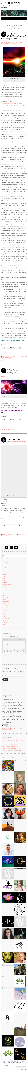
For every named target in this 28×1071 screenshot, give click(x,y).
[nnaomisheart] (8, 886)
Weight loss (5, 620)
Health (4, 578)
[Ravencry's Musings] (20, 922)
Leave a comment (22, 534)
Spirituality (23, 441)
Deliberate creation (6, 356)
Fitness (4, 574)
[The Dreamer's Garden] (20, 1030)
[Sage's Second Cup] (8, 1041)
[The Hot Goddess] (20, 813)
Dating (4, 570)
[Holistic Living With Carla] (8, 837)
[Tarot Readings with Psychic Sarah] (20, 970)
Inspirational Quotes (16, 441)
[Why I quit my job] (8, 766)
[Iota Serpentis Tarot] (8, 801)
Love (3, 591)
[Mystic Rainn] (20, 946)
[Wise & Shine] (20, 861)
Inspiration (11, 41)
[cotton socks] (8, 874)
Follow (5, 679)
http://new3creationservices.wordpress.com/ (11, 99)
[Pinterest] (11, 547)
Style (3, 614)
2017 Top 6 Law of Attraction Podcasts (11, 748)
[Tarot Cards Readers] (20, 801)
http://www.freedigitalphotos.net (18, 396)
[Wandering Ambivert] (8, 849)
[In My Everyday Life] (20, 958)
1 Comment (24, 356)
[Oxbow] (8, 946)
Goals (6, 41)
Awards (4, 567)
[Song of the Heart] (8, 813)
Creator (12, 534)
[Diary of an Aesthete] (8, 825)
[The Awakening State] (8, 898)
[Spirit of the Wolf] (20, 910)
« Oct (3, 655)
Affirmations (5, 565)
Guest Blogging (4, 357)
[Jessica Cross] (20, 994)
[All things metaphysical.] (20, 982)
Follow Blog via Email (10, 668)
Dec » (6, 655)
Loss (3, 588)
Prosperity (16, 42)
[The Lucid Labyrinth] (20, 765)
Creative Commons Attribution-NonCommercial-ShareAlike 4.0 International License (13, 728)
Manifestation (4, 42)
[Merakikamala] (8, 1005)
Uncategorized (5, 618)
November (3, 535)
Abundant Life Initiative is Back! (9, 746)
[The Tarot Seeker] (20, 838)
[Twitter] (16, 547)
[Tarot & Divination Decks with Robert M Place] (8, 969)
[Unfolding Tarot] (8, 1053)
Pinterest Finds (5, 601)
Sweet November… (14, 439)
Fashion (4, 572)
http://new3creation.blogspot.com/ (9, 103)
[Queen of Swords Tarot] (8, 934)
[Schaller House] (8, 981)
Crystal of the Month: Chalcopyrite (10, 744)
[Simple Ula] (20, 1006)
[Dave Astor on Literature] (19, 777)
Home (3, 580)
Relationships (5, 607)
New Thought (11, 42)
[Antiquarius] (8, 922)
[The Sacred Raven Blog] (8, 910)
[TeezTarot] (8, 789)
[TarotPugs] (20, 1054)
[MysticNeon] (20, 898)
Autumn (4, 534)
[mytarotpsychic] (20, 825)
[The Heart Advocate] (8, 993)
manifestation (10, 358)
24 (4, 651)
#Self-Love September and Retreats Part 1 (12, 750)
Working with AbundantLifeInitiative (9, 43)
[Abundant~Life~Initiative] (14, 16)
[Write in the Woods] (20, 1018)
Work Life (21, 42)
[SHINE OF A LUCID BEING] (20, 934)
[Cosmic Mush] (8, 861)
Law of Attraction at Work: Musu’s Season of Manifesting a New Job (13, 36)
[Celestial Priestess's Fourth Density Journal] (8, 958)
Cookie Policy (7, 1065)
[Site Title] (20, 886)
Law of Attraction (18, 41)
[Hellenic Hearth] (20, 1042)
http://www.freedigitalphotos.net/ (14, 80)
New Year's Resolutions (7, 599)
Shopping (4, 610)
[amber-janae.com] (8, 1017)
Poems (4, 603)
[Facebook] (6, 547)
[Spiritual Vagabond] (20, 789)
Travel (3, 616)
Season (8, 535)
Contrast (8, 534)
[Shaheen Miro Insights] (8, 1029)
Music (3, 595)
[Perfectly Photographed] (20, 874)
